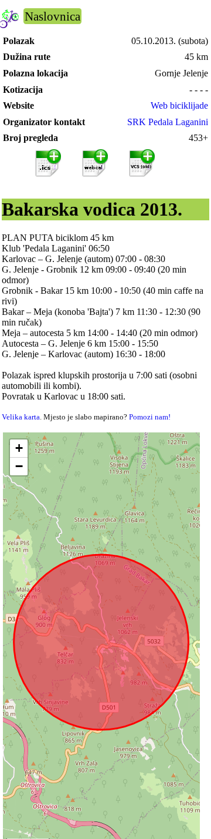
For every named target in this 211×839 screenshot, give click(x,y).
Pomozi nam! (150, 416)
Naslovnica (52, 16)
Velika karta (21, 416)
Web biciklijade (179, 105)
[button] (19, 448)
